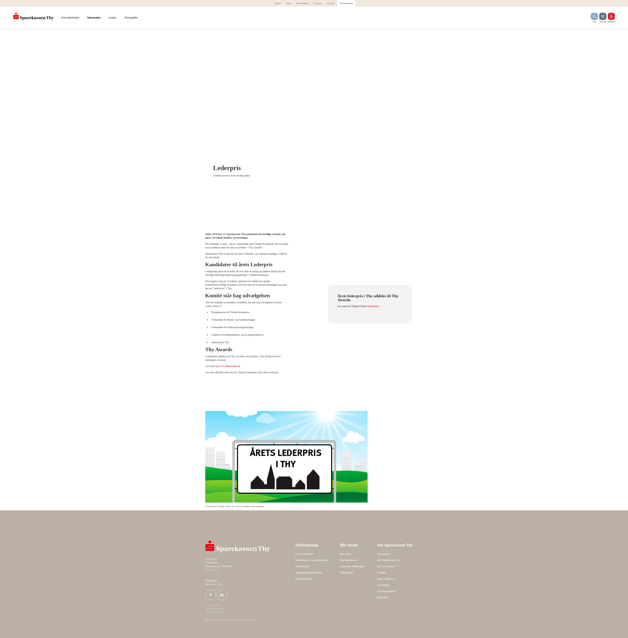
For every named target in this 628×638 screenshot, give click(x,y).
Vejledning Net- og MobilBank (311, 560)
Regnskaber (383, 585)
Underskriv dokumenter (352, 566)
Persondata (225, 620)
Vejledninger (346, 572)
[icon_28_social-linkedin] (222, 595)
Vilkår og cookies (212, 620)
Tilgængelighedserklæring (308, 572)
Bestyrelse (382, 597)
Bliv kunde (345, 554)
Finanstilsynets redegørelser (243, 620)
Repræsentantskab (386, 591)
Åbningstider (383, 554)
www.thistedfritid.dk (229, 366)
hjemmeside (373, 306)
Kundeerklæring (303, 578)
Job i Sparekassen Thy (388, 560)
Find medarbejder (304, 554)
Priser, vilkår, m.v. (386, 578)
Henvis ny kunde (386, 566)
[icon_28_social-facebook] (210, 595)
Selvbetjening (302, 566)
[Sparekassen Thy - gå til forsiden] (33, 16)
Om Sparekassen (348, 560)
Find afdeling (211, 570)
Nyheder (381, 572)
